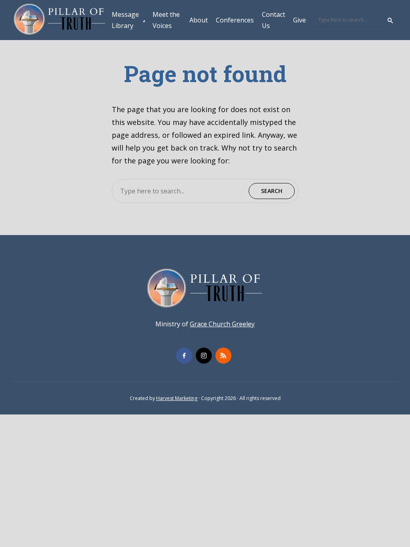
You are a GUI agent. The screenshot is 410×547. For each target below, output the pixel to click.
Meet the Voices (166, 20)
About (198, 20)
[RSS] (223, 356)
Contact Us (273, 20)
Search (390, 20)
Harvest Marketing (176, 398)
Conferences (235, 20)
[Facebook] (184, 356)
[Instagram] (204, 356)
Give (299, 20)
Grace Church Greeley (222, 324)
